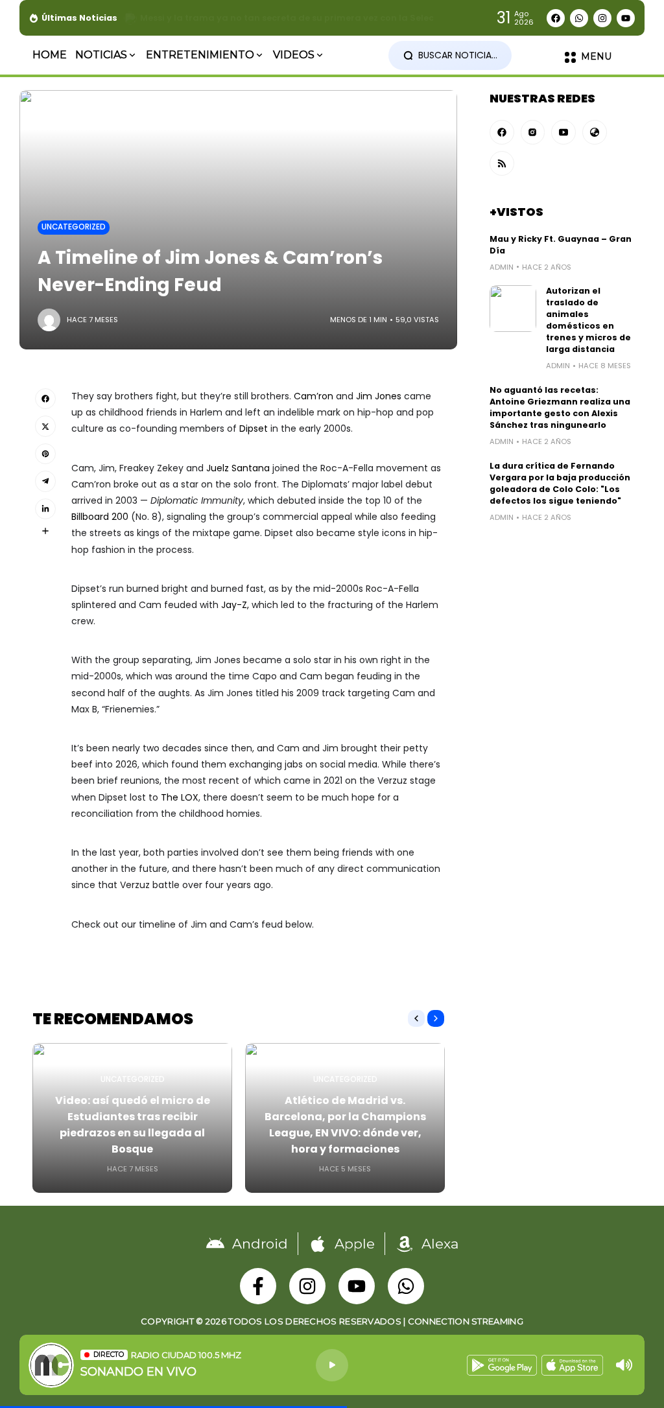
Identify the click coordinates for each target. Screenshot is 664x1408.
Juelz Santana (238, 468)
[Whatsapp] (579, 18)
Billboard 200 (101, 516)
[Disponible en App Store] (572, 1365)
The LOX (179, 797)
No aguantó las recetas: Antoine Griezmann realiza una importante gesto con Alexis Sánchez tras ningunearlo (560, 407)
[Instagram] (602, 18)
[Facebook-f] (258, 1286)
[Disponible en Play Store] (502, 1365)
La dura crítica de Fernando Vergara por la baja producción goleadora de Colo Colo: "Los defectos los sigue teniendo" (560, 483)
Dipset (253, 428)
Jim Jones (378, 396)
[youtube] (563, 132)
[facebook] (502, 132)
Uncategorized (74, 227)
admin (502, 267)
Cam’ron (313, 396)
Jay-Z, (235, 604)
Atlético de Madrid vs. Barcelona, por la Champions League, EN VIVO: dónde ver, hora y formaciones (345, 1124)
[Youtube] (626, 18)
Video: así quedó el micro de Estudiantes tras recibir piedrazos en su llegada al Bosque (132, 1124)
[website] (594, 132)
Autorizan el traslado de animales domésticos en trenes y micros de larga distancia (588, 320)
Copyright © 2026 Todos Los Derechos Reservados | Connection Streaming (332, 1321)
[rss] (502, 163)
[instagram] (533, 132)
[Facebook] (556, 18)
